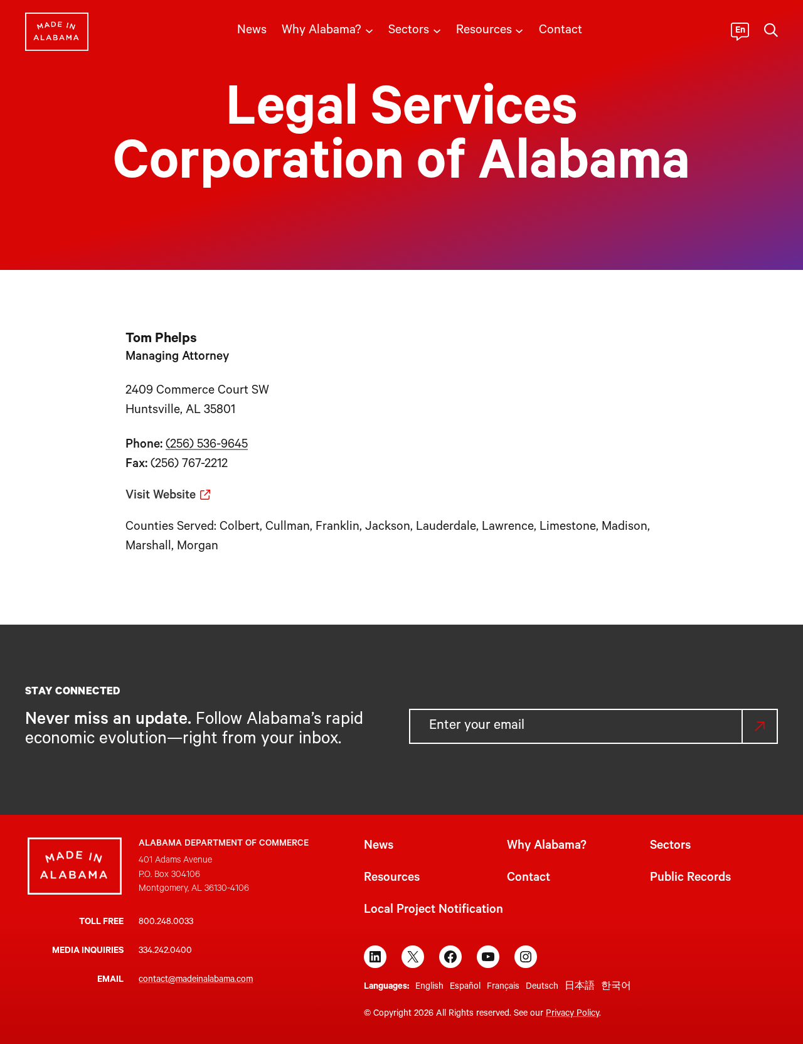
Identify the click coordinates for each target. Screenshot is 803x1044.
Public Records (690, 879)
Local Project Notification (433, 911)
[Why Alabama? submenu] (369, 30)
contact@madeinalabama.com (196, 981)
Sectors (670, 847)
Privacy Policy (572, 1014)
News (378, 847)
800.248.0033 (166, 923)
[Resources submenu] (519, 30)
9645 (234, 446)
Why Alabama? (547, 847)
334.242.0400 (165, 952)
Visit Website (160, 496)
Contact (528, 879)
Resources (392, 879)
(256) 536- (193, 446)
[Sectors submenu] (437, 30)
